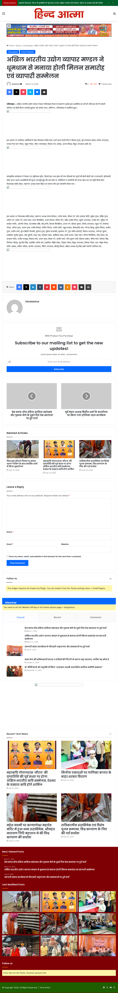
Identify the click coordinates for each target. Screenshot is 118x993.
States (19, 45)
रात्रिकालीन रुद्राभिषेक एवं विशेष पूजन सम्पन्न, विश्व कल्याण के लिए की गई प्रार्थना (94, 464)
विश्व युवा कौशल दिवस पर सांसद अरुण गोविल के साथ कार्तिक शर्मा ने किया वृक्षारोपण (22, 464)
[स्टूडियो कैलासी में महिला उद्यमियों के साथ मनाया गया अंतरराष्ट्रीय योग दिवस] (97, 923)
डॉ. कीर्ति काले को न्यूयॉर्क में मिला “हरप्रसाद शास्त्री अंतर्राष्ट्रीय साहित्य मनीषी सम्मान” (64, 667)
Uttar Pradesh (27, 52)
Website (65, 544)
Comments (95, 617)
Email (10, 544)
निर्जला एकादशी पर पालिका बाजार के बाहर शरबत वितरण (37, 3)
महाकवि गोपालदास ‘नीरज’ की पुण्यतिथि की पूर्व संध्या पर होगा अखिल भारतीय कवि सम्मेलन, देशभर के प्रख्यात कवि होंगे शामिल (58, 465)
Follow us (7, 963)
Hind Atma (44, 987)
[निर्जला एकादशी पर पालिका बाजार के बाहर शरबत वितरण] (86, 755)
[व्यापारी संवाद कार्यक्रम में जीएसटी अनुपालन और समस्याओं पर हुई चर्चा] (14, 650)
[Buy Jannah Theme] (59, 30)
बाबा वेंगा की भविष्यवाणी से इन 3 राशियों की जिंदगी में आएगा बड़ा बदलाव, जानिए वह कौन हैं (67, 659)
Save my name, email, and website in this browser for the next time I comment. (45, 556)
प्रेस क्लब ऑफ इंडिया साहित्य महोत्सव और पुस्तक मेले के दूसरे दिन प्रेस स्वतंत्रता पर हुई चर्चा (65, 628)
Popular (21, 617)
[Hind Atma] (59, 13)
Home (11, 45)
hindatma (16, 84)
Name (10, 532)
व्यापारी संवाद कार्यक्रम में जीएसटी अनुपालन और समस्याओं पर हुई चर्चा (57, 646)
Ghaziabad (28, 45)
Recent (57, 617)
